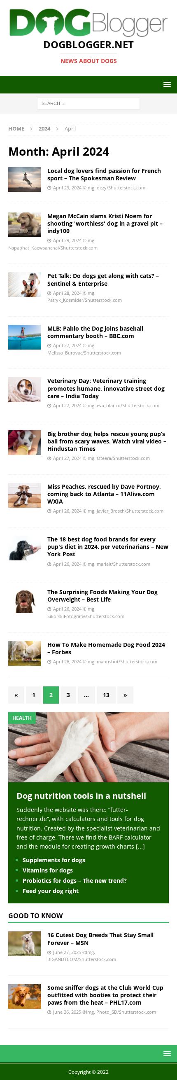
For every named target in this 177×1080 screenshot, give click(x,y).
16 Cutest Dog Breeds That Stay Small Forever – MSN (100, 938)
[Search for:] (88, 103)
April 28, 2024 (67, 293)
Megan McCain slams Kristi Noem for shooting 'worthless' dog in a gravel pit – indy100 (105, 223)
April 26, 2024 (67, 511)
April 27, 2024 (67, 345)
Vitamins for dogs (48, 870)
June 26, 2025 (67, 1012)
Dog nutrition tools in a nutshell (81, 795)
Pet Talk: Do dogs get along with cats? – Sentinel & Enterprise (103, 279)
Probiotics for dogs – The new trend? (75, 880)
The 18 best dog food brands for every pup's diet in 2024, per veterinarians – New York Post (107, 546)
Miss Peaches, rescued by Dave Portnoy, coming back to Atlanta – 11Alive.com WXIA (104, 494)
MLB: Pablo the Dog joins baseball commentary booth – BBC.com (95, 332)
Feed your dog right (51, 891)
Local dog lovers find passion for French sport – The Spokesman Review (104, 174)
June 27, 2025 (67, 952)
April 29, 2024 (67, 187)
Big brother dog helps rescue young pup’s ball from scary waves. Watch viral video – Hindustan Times (106, 441)
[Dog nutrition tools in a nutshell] (88, 777)
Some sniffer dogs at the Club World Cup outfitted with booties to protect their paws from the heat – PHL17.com (105, 995)
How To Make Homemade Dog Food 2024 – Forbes (106, 648)
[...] (140, 846)
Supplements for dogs (54, 860)
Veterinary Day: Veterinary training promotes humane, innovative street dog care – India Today (106, 388)
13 (106, 695)
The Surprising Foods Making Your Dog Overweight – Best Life (102, 595)
